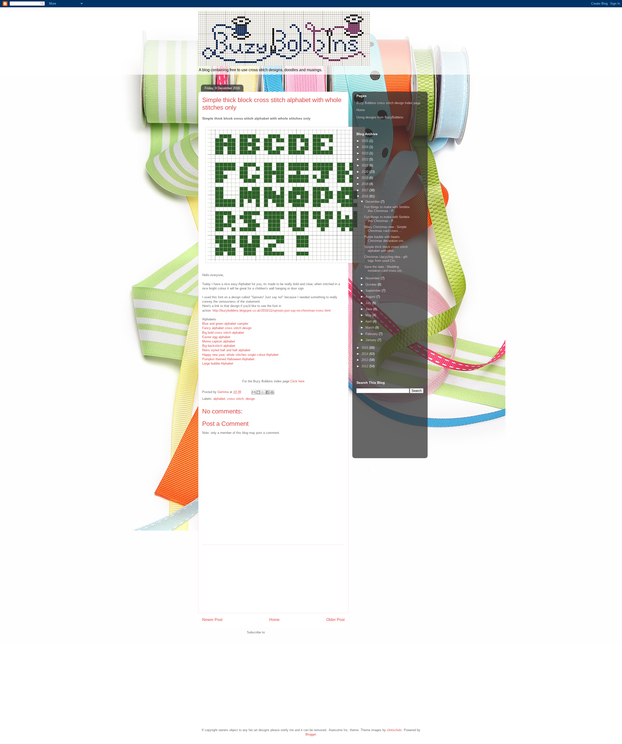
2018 (365, 184)
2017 (365, 190)
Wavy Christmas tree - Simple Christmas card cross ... (385, 229)
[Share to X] (262, 392)
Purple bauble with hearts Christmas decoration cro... (385, 239)
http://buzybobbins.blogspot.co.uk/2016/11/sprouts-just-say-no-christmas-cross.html (272, 310)
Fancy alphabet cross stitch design (226, 328)
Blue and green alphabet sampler (225, 323)
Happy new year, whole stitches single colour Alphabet (240, 355)
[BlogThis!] (258, 392)
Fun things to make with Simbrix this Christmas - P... (387, 209)
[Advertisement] (273, 579)
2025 (365, 141)
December (373, 201)
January (371, 340)
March (370, 327)
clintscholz (394, 730)
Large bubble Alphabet (217, 363)
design (250, 399)
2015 (365, 348)
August (370, 296)
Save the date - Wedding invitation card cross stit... (384, 268)
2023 (365, 153)
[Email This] (253, 392)
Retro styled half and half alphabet (226, 350)
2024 (365, 147)
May (368, 315)
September (373, 290)
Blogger (310, 734)
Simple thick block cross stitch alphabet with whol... (386, 249)
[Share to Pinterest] (272, 392)
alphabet (219, 399)
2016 (365, 196)
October (371, 284)
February (372, 334)
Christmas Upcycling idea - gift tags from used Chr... (385, 259)
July (368, 303)
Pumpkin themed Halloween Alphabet (228, 359)
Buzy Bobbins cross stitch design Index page (388, 103)
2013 (365, 360)
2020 (365, 172)
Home (274, 620)
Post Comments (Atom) (283, 632)
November (373, 278)
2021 (365, 165)
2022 (365, 159)
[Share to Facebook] (267, 392)
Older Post (335, 620)
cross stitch (235, 399)
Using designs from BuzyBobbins (379, 117)
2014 (365, 354)
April (369, 321)
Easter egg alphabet (216, 337)
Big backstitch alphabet (218, 346)
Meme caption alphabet (218, 341)
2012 (365, 366)
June (369, 309)
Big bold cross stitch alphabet (223, 332)
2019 (365, 178)
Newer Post (212, 620)
